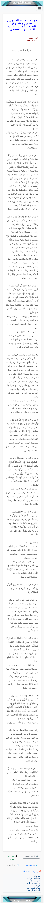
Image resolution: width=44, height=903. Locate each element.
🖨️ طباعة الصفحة (31, 856)
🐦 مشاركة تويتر (31, 865)
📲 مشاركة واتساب (12, 857)
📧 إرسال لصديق (12, 865)
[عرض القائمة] (39, 8)
